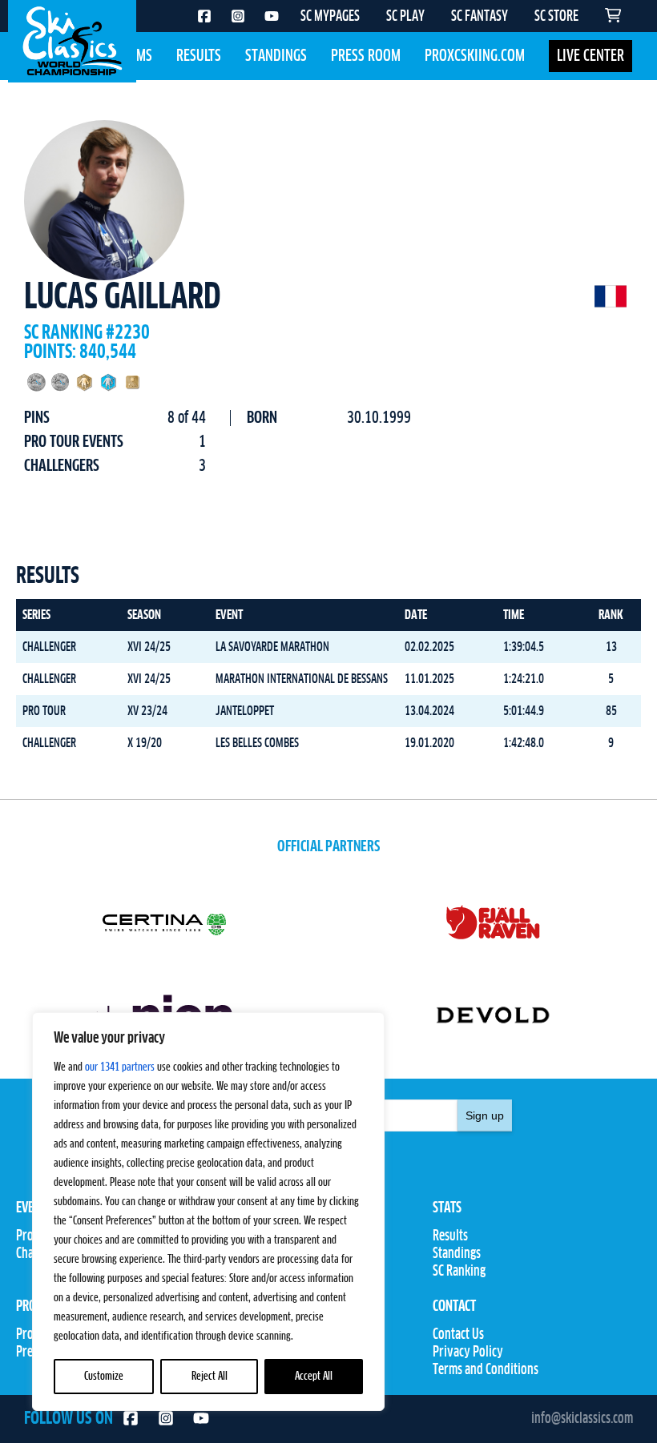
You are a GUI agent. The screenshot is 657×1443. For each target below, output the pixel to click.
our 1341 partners (120, 1067)
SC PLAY (405, 17)
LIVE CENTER (590, 56)
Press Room (366, 56)
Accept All (314, 1376)
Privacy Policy (468, 1352)
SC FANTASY (479, 17)
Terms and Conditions (485, 1370)
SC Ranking (459, 1271)
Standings (276, 56)
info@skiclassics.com (582, 1419)
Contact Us (458, 1335)
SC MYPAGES (330, 17)
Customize (103, 1376)
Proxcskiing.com (475, 56)
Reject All (209, 1376)
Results (198, 56)
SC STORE (556, 17)
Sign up (485, 1115)
